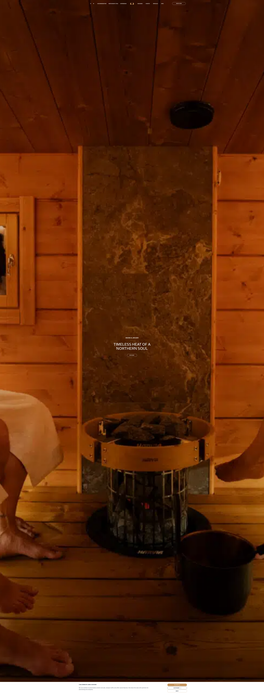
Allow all (177, 684)
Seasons (140, 3)
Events (148, 3)
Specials (155, 3)
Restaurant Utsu (113, 3)
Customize (176, 687)
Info (162, 3)
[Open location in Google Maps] (93, 3)
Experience (123, 3)
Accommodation (101, 3)
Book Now (179, 3)
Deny (177, 691)
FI (90, 3)
